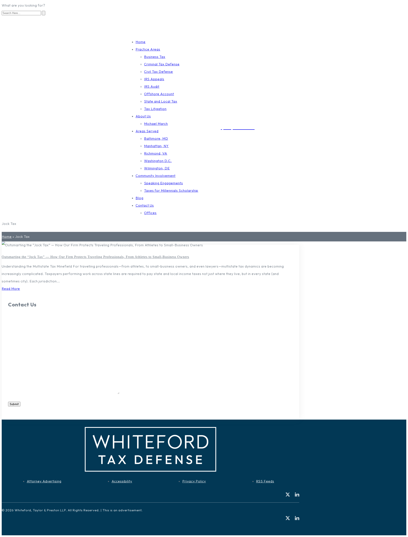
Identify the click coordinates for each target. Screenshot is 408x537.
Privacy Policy (194, 481)
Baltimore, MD (156, 138)
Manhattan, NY (156, 146)
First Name (18, 319)
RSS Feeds (265, 481)
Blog (139, 198)
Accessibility (122, 481)
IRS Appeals (154, 79)
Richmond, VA (155, 153)
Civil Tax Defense (158, 71)
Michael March (156, 123)
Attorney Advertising (44, 481)
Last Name (18, 336)
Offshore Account (159, 94)
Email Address (21, 370)
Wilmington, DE (157, 168)
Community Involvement (156, 175)
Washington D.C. (158, 161)
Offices (150, 213)
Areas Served (147, 131)
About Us (143, 116)
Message (16, 393)
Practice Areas (148, 49)
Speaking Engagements (163, 183)
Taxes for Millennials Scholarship (171, 190)
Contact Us (145, 205)
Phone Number (21, 353)
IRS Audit (151, 86)
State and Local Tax (160, 101)
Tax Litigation (155, 109)
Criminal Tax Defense (162, 64)
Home (141, 42)
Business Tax (154, 57)
